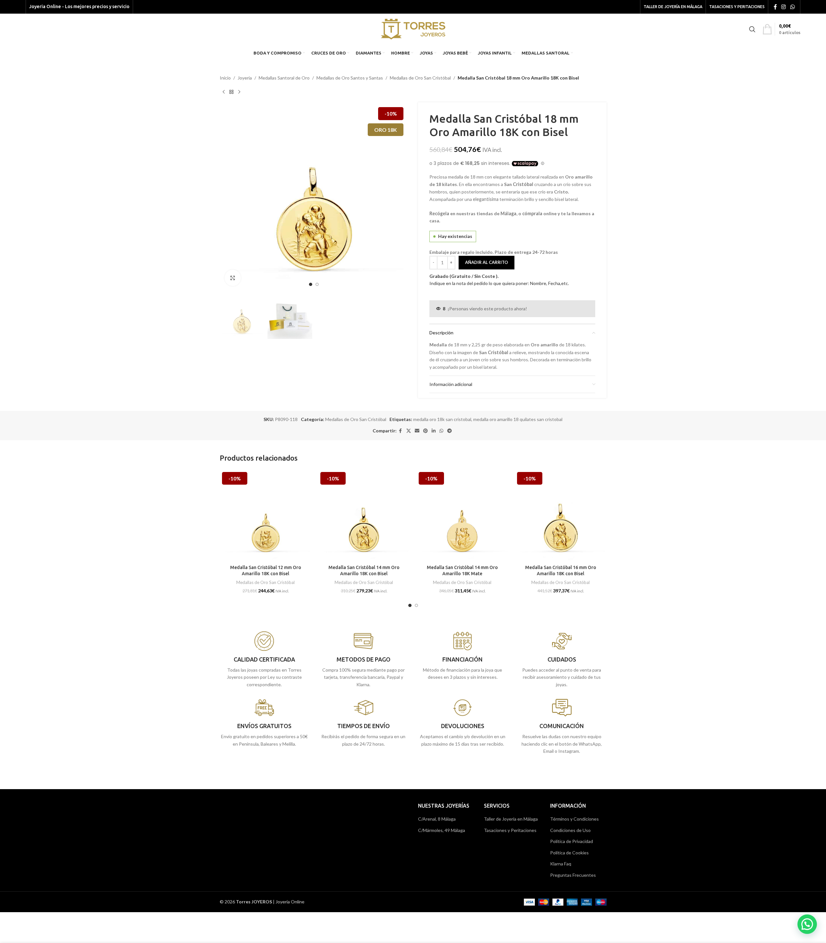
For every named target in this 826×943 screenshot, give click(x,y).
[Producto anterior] (224, 92)
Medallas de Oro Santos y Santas (349, 78)
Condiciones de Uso (570, 830)
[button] (807, 924)
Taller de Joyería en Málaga (511, 819)
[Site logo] (413, 28)
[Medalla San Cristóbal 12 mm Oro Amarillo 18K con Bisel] (266, 516)
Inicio (225, 78)
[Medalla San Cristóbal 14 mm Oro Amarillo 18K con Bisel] (364, 516)
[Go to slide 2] (317, 284)
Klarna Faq (560, 863)
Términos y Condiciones (574, 819)
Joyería (245, 78)
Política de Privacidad (571, 841)
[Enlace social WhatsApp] (792, 7)
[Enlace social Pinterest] (425, 431)
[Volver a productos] (231, 92)
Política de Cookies (569, 852)
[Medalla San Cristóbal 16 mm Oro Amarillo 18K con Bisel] (561, 516)
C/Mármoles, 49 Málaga (441, 830)
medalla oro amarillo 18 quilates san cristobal (517, 419)
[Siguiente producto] (239, 92)
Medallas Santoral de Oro (284, 78)
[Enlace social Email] (417, 431)
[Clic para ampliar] (233, 278)
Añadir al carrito (486, 262)
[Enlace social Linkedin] (434, 431)
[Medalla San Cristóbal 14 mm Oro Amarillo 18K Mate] (462, 516)
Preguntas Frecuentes (573, 875)
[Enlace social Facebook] (775, 7)
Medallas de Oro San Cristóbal (420, 78)
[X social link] (408, 431)
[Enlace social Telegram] (449, 431)
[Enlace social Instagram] (783, 7)
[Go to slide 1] (310, 284)
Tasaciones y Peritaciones (510, 830)
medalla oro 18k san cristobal (442, 419)
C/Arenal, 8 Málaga (437, 819)
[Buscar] (752, 29)
